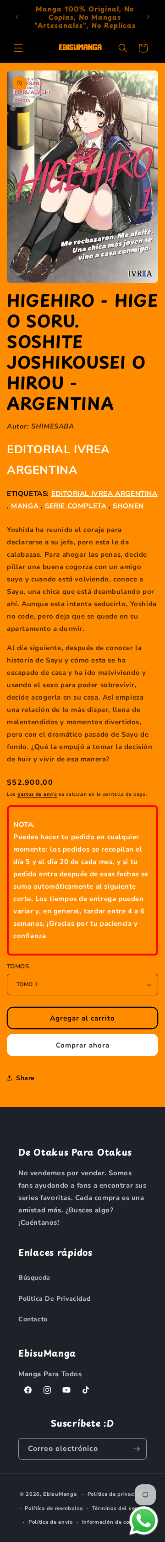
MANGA (26, 505)
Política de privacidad (116, 1494)
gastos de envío (37, 794)
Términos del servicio (120, 1508)
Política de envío (50, 1522)
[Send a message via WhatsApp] (143, 1520)
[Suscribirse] (136, 1449)
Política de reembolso (54, 1508)
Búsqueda (34, 1277)
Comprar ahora (83, 1045)
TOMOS (18, 966)
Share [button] (25, 1078)
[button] (18, 48)
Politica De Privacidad (54, 1298)
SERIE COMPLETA (77, 505)
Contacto (33, 1319)
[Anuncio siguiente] (148, 17)
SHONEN (128, 505)
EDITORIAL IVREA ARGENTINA (104, 493)
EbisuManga (60, 1494)
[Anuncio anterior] (17, 17)
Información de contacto (114, 1522)
